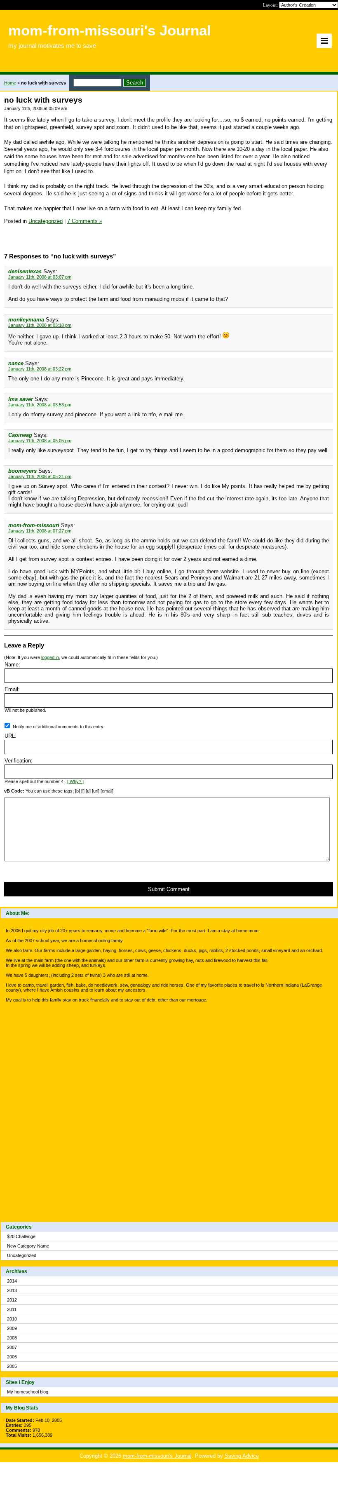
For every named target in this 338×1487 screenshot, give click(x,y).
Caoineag (20, 435)
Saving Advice (242, 1456)
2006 (12, 1356)
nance (15, 363)
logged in (50, 657)
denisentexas (25, 271)
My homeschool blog (27, 1391)
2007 (12, 1347)
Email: (12, 689)
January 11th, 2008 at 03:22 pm (39, 368)
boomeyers (22, 471)
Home (10, 82)
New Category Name (28, 1245)
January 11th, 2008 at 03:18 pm (39, 325)
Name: (12, 664)
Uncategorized (21, 1255)
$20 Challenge (21, 1236)
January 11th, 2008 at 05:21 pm (39, 476)
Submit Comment (169, 889)
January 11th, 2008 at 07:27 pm (39, 530)
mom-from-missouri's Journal (157, 1456)
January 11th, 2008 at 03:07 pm (39, 276)
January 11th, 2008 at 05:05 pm (39, 440)
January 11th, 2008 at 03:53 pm (39, 404)
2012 (12, 1299)
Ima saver (20, 399)
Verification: (19, 761)
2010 (12, 1318)
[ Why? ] (75, 781)
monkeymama (26, 320)
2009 (12, 1328)
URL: (10, 736)
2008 (12, 1337)
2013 (12, 1290)
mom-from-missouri (33, 525)
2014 (12, 1280)
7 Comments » (84, 221)
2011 (11, 1309)
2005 (12, 1366)
